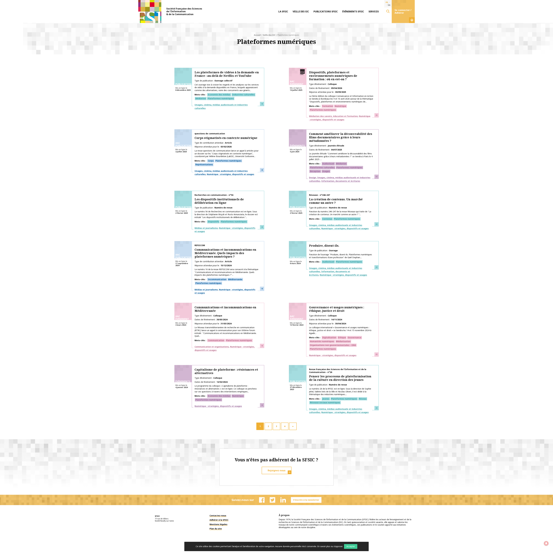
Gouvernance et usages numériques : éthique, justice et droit (336, 309)
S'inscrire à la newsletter (306, 499)
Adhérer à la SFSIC (219, 519)
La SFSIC (283, 11)
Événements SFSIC (353, 11)
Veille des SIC (301, 11)
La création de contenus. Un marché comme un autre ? (336, 201)
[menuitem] (283, 11)
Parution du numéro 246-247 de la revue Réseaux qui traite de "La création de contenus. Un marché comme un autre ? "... (340, 213)
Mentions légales (218, 524)
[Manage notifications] (546, 543)
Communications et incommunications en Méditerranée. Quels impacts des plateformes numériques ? (225, 253)
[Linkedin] (283, 500)
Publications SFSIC (326, 11)
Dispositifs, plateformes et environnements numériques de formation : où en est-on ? (333, 75)
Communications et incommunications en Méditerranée (225, 309)
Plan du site (216, 528)
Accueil (257, 35)
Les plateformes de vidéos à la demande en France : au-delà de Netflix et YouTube (227, 74)
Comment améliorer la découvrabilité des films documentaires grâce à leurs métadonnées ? (340, 137)
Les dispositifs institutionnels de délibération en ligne (219, 201)
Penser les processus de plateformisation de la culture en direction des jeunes (340, 378)
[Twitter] (272, 500)
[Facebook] (262, 500)
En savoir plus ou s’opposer (329, 546)
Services (374, 11)
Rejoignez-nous (276, 470)
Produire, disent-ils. (324, 246)
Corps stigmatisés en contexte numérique (226, 138)
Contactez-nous (218, 515)
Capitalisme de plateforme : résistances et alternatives (226, 371)
